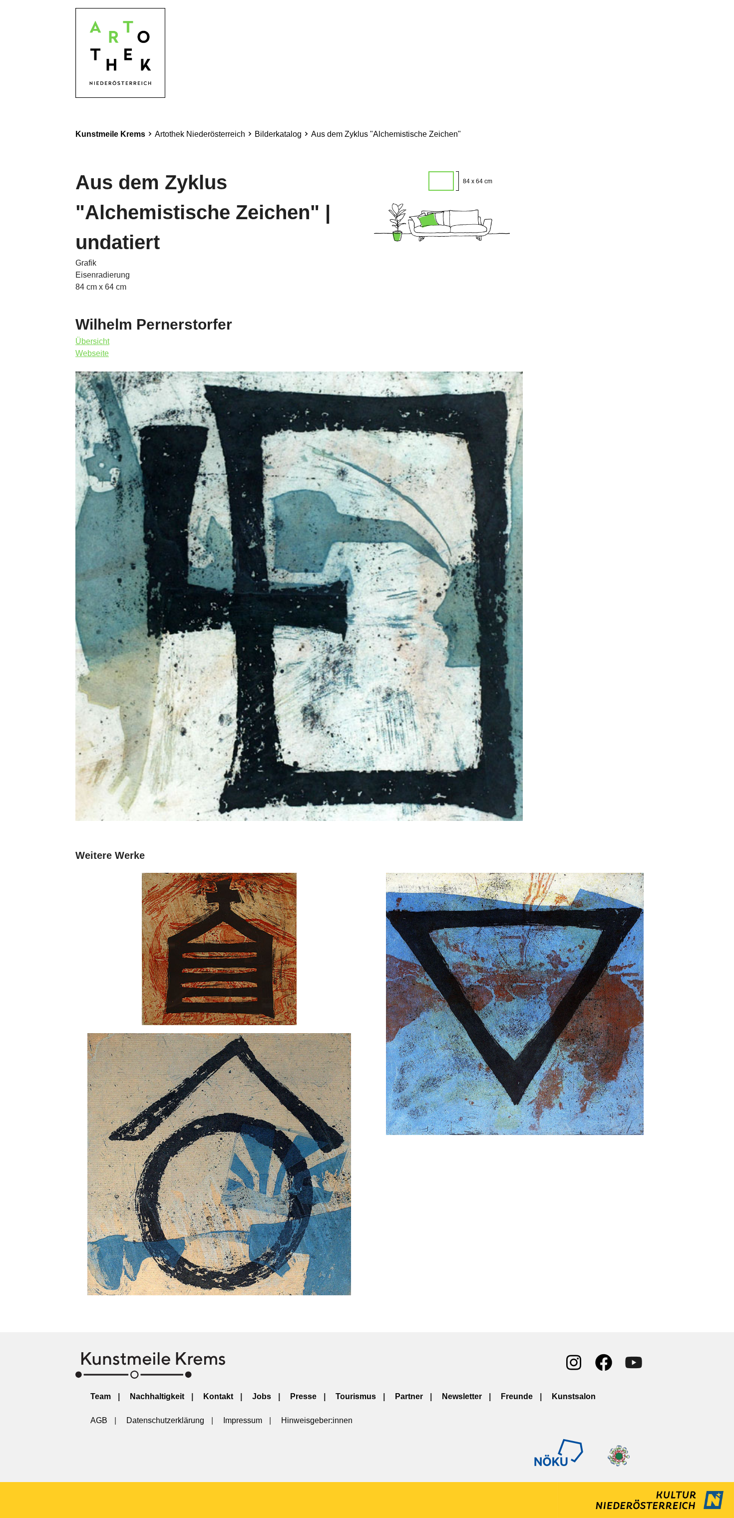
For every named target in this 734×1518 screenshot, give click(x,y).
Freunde (517, 1396)
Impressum (242, 1420)
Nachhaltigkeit (157, 1396)
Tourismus (356, 1396)
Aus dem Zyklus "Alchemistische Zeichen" (386, 134)
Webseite (92, 353)
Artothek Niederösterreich (200, 134)
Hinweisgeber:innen (317, 1420)
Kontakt (218, 1396)
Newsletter (462, 1396)
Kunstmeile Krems (110, 134)
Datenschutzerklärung (165, 1420)
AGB (98, 1420)
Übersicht (92, 341)
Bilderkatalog (278, 134)
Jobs (261, 1396)
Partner (409, 1396)
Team (100, 1396)
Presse (303, 1396)
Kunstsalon (574, 1396)
